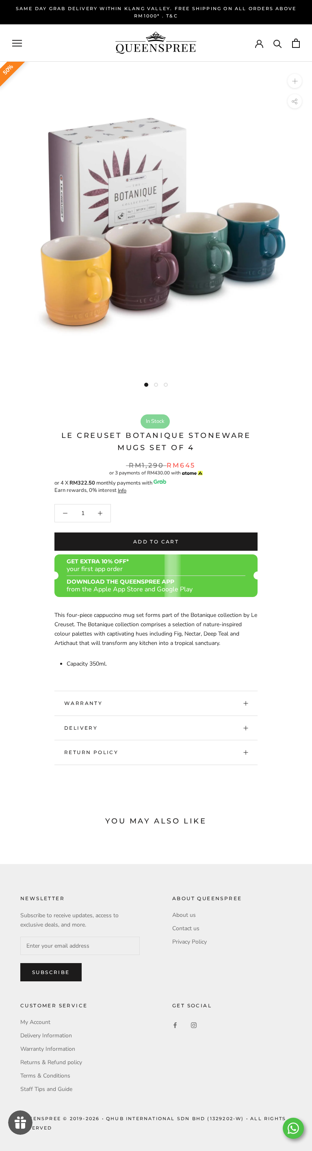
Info (122, 490)
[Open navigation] (17, 43)
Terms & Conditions (45, 1076)
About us (184, 915)
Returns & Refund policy (51, 1062)
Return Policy (91, 752)
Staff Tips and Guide (46, 1089)
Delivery (81, 728)
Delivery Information (46, 1035)
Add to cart (156, 542)
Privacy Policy (189, 942)
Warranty (83, 703)
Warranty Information (47, 1049)
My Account (35, 1022)
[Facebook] (175, 1025)
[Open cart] (296, 43)
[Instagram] (194, 1025)
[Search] (277, 43)
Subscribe (51, 972)
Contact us (185, 928)
